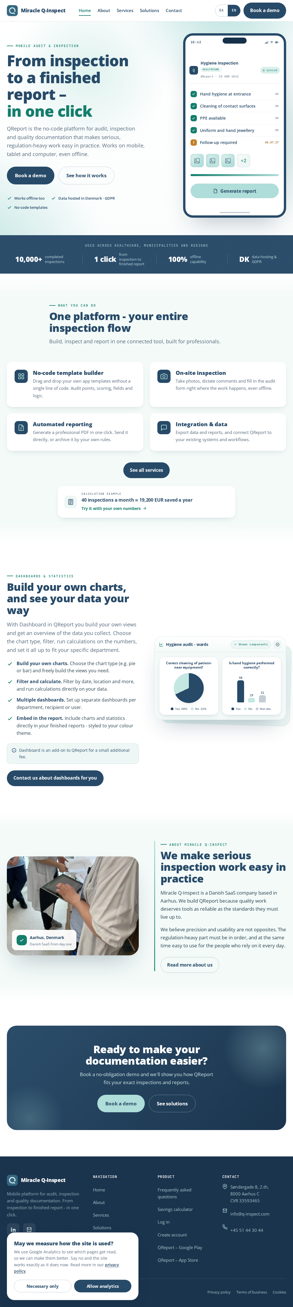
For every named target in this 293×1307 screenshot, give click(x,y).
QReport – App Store (178, 1260)
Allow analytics (103, 1286)
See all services (146, 470)
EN (234, 10)
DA (221, 10)
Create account (172, 1235)
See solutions (172, 1103)
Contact (174, 10)
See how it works (86, 175)
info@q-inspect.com (250, 1214)
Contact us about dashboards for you (55, 778)
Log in (164, 1222)
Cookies (279, 1292)
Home (85, 10)
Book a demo (264, 10)
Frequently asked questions (174, 1193)
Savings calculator (175, 1209)
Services (125, 10)
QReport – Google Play (180, 1247)
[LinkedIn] (13, 1229)
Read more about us (189, 965)
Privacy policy (219, 1292)
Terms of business (251, 1292)
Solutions (149, 10)
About (104, 10)
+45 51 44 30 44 (246, 1230)
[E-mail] (29, 1229)
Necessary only (43, 1286)
